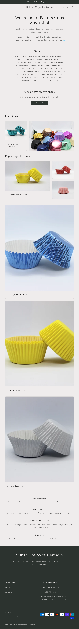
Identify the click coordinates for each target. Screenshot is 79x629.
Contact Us (9, 592)
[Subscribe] (55, 570)
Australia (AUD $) (12, 617)
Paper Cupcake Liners (17, 195)
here (46, 37)
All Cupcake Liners (16, 294)
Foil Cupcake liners (13, 145)
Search (7, 587)
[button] (6, 7)
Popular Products (15, 486)
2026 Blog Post (39, 103)
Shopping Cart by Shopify (29, 624)
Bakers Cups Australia (16, 624)
